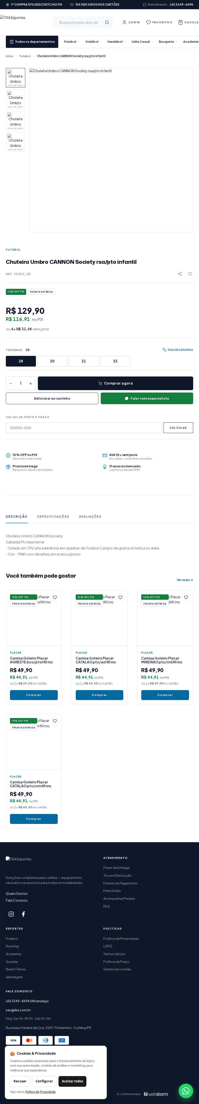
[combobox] (82, 22)
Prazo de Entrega (116, 867)
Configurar (44, 1081)
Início (9, 56)
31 (84, 361)
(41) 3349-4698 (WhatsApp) (27, 1001)
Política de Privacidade (121, 938)
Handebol (115, 41)
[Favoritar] (190, 274)
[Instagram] (11, 914)
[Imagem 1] (15, 77)
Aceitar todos (72, 1081)
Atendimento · (170, 4)
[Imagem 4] (15, 142)
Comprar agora (118, 383)
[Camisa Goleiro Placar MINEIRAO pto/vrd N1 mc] (165, 618)
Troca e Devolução (117, 875)
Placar (16, 652)
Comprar (33, 694)
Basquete (166, 41)
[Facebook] (23, 914)
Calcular (178, 427)
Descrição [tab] (17, 516)
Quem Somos (17, 893)
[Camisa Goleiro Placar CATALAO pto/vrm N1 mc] (34, 742)
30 (52, 361)
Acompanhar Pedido (119, 898)
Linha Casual (141, 41)
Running (12, 946)
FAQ (106, 906)
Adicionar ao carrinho (52, 398)
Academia (191, 41)
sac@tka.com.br (18, 1010)
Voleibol (91, 41)
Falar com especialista (150, 398)
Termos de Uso (114, 954)
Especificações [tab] (53, 516)
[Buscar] (107, 22)
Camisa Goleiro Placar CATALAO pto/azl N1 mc (96, 660)
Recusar (20, 1081)
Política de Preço (116, 961)
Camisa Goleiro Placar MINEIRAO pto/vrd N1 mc (161, 660)
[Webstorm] (156, 1094)
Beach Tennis (16, 969)
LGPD (107, 946)
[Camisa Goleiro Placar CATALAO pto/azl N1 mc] (99, 618)
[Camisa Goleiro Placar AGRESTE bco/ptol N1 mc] (34, 618)
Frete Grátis (112, 891)
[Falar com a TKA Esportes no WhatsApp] (186, 1091)
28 (21, 361)
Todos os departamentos (35, 41)
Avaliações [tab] (90, 516)
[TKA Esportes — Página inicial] (22, 22)
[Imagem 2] (15, 99)
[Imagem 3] (15, 120)
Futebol (70, 41)
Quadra (12, 961)
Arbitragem (14, 977)
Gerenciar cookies (117, 969)
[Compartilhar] (180, 274)
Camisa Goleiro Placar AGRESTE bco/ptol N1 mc (31, 660)
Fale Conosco (17, 900)
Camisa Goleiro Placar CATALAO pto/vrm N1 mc (30, 784)
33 (115, 361)
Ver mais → (185, 580)
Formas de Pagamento (120, 883)
